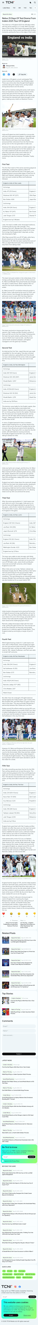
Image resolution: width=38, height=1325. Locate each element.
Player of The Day (18, 1274)
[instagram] (15, 1286)
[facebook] (9, 74)
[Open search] (35, 2)
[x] (14, 74)
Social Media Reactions (8, 1277)
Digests (18, 1277)
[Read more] (19, 940)
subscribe (31, 1157)
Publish (18, 1054)
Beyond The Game (27, 1277)
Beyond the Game (7, 14)
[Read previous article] (10, 923)
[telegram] (4, 74)
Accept (11, 1315)
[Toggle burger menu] (3, 2)
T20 (14, 8)
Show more (27, 1315)
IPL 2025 (10, 1271)
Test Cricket (22, 1271)
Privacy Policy (15, 1161)
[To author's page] (19, 65)
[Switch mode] (30, 2)
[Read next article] (28, 923)
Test (31, 8)
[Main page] (10, 2)
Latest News (6, 8)
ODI (19, 8)
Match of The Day (30, 1274)
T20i (25, 8)
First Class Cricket (7, 1274)
